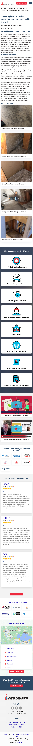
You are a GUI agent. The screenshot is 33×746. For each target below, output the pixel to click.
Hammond (10, 664)
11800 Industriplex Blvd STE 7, (17, 723)
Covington (10, 652)
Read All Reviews (17, 594)
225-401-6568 (22, 3)
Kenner (9, 668)
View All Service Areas (16, 671)
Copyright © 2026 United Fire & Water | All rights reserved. (17, 739)
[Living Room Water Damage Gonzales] (16, 116)
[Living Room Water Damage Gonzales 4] (16, 143)
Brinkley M (6, 518)
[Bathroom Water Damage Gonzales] (16, 227)
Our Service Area (16, 624)
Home (4, 8)
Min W (5, 554)
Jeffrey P (6, 484)
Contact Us (13, 734)
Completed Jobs (20, 8)
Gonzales (9, 660)
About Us (10, 8)
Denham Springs (11, 656)
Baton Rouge (10, 648)
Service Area (20, 734)
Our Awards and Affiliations (16, 602)
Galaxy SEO (20, 742)
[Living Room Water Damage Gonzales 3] (16, 171)
